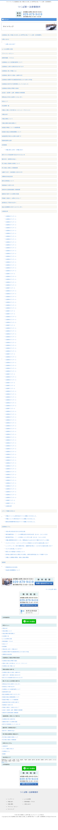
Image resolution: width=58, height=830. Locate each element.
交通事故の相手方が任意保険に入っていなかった (15, 84)
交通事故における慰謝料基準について (12, 62)
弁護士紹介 (5, 114)
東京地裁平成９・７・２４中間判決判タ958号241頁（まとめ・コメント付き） (27, 534)
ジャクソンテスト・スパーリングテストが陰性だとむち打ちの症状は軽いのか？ (27, 543)
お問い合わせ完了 (10, 44)
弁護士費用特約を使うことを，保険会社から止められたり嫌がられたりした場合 (27, 540)
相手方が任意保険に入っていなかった (11, 724)
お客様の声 (5, 211)
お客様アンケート (10, 273)
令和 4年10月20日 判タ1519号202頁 (15, 531)
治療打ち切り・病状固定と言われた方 (12, 172)
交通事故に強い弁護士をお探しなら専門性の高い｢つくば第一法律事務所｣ (22, 35)
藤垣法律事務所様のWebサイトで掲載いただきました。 (21, 522)
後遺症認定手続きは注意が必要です (11, 136)
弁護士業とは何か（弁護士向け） (15, 150)
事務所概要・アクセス (8, 58)
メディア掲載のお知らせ (8, 511)
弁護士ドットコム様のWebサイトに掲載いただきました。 (21, 516)
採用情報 (4, 145)
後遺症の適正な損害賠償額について (11, 132)
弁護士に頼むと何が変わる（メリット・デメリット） (16, 110)
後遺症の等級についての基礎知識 (11, 127)
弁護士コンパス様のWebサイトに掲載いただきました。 (21, 519)
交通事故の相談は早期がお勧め (10, 88)
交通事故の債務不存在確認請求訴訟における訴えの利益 (17, 79)
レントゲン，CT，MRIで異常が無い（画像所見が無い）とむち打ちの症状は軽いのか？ (29, 546)
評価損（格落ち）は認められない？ (11, 198)
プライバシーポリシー (8, 53)
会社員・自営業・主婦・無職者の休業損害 (13, 92)
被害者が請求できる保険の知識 (10, 194)
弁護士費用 (10, 804)
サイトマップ (11, 809)
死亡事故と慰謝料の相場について (11, 163)
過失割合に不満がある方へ (9, 202)
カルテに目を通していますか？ (14, 549)
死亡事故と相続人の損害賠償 (10, 168)
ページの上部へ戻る (51, 589)
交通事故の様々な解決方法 (8, 719)
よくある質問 (27, 799)
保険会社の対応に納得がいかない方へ (12, 97)
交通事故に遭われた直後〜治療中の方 (12, 75)
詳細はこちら (4, 762)
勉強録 (4, 562)
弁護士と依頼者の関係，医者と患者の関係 (17, 557)
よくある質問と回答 (7, 49)
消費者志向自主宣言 (7, 176)
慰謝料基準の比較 (7, 140)
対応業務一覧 (5, 106)
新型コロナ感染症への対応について (15, 551)
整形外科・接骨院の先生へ (9, 159)
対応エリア (5, 101)
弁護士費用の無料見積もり (9, 123)
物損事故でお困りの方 (8, 185)
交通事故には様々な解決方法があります (13, 66)
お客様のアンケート (11, 216)
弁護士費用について (7, 119)
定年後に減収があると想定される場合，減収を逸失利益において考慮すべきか (27, 554)
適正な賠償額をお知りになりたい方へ (12, 207)
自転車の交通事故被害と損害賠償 (11, 189)
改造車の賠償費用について (13, 570)
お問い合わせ (5, 39)
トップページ (11, 799)
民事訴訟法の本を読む (12, 567)
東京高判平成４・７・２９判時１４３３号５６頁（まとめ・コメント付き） (26, 537)
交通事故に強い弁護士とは (9, 71)
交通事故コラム (6, 526)
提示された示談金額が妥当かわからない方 (13, 155)
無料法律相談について (8, 181)
